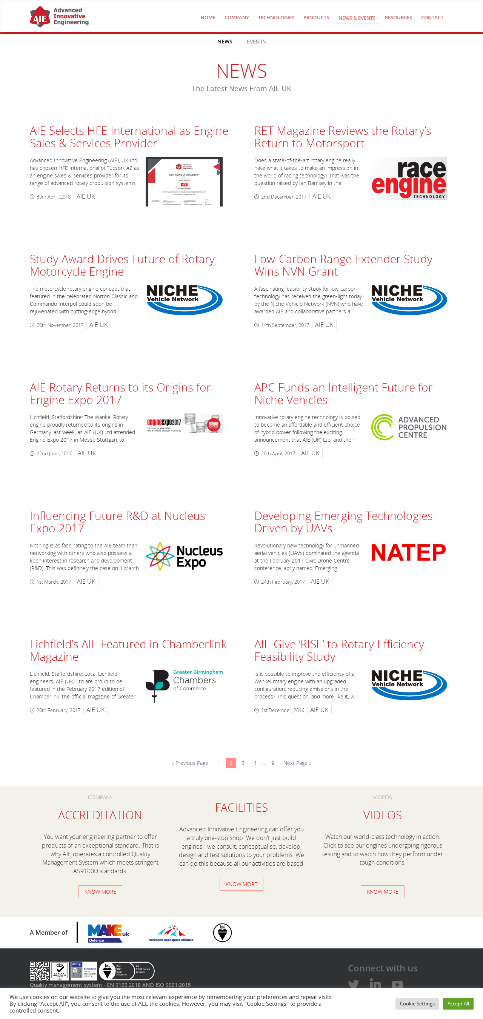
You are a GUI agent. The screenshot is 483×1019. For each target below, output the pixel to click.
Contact (432, 17)
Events (256, 41)
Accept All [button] (458, 1003)
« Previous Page (190, 762)
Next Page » (297, 762)
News (224, 41)
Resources (398, 17)
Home (208, 17)
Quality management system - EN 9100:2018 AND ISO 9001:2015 (110, 984)
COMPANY (237, 17)
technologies (276, 17)
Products (316, 17)
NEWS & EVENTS (356, 17)
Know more (100, 891)
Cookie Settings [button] (417, 1003)
